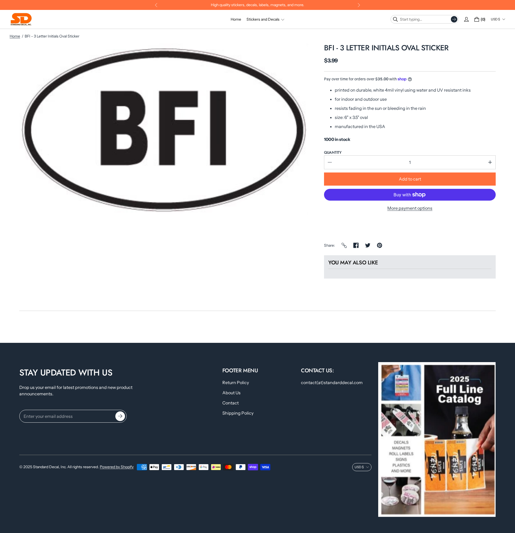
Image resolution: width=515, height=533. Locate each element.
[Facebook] (356, 245)
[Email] (344, 245)
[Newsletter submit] (120, 416)
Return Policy (235, 382)
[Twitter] (368, 245)
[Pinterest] (379, 245)
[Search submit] (454, 19)
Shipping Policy (237, 413)
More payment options (409, 208)
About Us (231, 392)
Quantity (332, 152)
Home (15, 36)
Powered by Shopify (117, 466)
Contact (230, 403)
